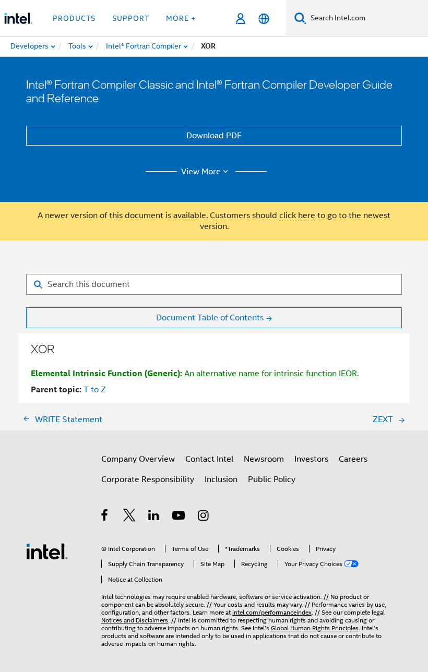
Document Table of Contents (210, 318)
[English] (264, 19)
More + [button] (181, 18)
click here (297, 215)
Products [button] (74, 18)
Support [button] (130, 18)
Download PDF (214, 135)
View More (201, 171)
